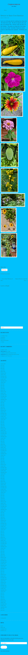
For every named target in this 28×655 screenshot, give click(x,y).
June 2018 (2, 514)
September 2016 (4, 546)
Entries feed (3, 627)
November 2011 (4, 587)
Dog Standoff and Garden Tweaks (10, 352)
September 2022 (4, 436)
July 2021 (2, 456)
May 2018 (2, 515)
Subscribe (4, 647)
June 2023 (2, 422)
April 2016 (3, 554)
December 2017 (3, 523)
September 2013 (4, 568)
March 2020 (3, 481)
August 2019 (3, 492)
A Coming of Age (4, 335)
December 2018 (3, 504)
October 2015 (3, 563)
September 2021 (4, 453)
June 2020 (2, 476)
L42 (8, 17)
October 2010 (3, 605)
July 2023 (2, 421)
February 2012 (3, 582)
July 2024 (2, 402)
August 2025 (3, 382)
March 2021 (3, 463)
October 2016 (3, 545)
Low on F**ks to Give (8, 356)
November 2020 (4, 469)
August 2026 (3, 363)
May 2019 (2, 497)
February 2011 (3, 600)
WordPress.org (3, 630)
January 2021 (3, 466)
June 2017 (2, 532)
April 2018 (3, 517)
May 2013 (2, 573)
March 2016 (3, 556)
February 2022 (3, 445)
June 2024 (2, 404)
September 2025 (4, 380)
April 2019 (3, 498)
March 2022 (3, 444)
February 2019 (3, 501)
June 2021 (2, 458)
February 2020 (3, 483)
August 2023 (3, 419)
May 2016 (2, 552)
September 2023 (4, 418)
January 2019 (3, 503)
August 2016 (3, 548)
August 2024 (3, 401)
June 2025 (2, 385)
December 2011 (3, 585)
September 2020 (4, 472)
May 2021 (2, 459)
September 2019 (4, 490)
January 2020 (3, 484)
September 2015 (4, 565)
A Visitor (2, 341)
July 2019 (2, 494)
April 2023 (3, 425)
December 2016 (3, 542)
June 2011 (2, 594)
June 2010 (2, 610)
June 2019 (2, 495)
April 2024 (3, 407)
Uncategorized (3, 618)
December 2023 (3, 413)
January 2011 (3, 602)
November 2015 (4, 562)
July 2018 (2, 512)
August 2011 (3, 591)
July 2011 (2, 593)
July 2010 (2, 608)
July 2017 (2, 531)
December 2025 (3, 376)
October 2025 (3, 379)
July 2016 (2, 549)
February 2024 (3, 410)
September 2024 (4, 399)
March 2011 (3, 599)
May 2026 (2, 368)
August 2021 (3, 455)
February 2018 (3, 520)
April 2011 (3, 597)
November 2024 (4, 396)
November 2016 (4, 543)
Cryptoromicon (14, 4)
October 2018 (3, 507)
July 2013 (2, 569)
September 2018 (4, 509)
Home (5, 10)
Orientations (3, 337)
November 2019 (4, 487)
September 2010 (4, 607)
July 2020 (2, 475)
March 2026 (3, 371)
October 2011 (3, 588)
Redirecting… (3, 338)
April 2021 (3, 461)
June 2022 (2, 439)
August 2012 (3, 580)
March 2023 (3, 427)
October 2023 (3, 416)
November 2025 (4, 377)
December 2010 (3, 604)
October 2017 (3, 526)
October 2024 (3, 397)
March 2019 (3, 500)
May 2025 (2, 387)
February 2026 (3, 373)
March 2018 (3, 518)
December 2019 (3, 486)
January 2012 (3, 583)
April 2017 (3, 535)
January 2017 (3, 540)
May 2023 (2, 424)
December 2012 (3, 577)
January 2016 (3, 559)
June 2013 (2, 571)
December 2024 (3, 394)
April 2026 (3, 370)
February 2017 (3, 538)
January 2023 (3, 430)
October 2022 (3, 435)
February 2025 (3, 391)
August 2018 (3, 511)
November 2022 (4, 433)
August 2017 (3, 529)
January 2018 (3, 521)
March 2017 (3, 537)
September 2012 (4, 579)
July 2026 (2, 365)
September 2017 (4, 528)
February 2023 (3, 428)
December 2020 (3, 467)
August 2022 (3, 438)
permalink (8, 273)
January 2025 (3, 393)
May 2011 (2, 596)
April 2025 (3, 388)
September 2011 (4, 590)
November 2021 (4, 450)
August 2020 (3, 473)
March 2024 (3, 408)
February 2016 (3, 557)
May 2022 (2, 441)
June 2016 (2, 551)
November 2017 (4, 525)
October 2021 (3, 452)
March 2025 (3, 390)
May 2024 (2, 405)
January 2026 (3, 374)
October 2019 (3, 489)
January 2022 (3, 447)
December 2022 (3, 432)
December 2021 (3, 449)
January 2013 (3, 576)
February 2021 (3, 464)
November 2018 (4, 506)
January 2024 (3, 411)
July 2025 (2, 383)
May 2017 (2, 534)
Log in (2, 625)
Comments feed (3, 629)
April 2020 (3, 480)
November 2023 (4, 414)
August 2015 (3, 566)
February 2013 (3, 574)
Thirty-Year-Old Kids (4, 340)
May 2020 (2, 478)
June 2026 (2, 366)
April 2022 (3, 442)
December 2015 (3, 560)
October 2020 (3, 470)
